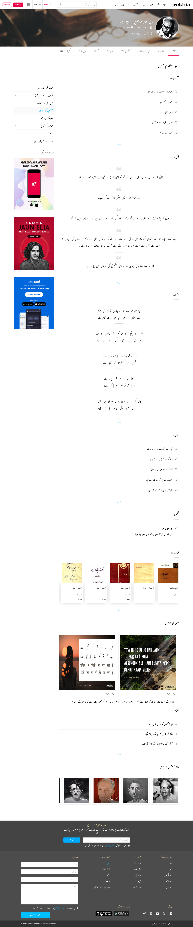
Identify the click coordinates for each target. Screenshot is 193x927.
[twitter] (164, 913)
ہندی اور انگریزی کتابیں (43, 141)
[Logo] (181, 5)
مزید (116, 4)
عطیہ (108, 863)
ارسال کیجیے (33, 915)
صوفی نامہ (169, 869)
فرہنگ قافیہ (106, 869)
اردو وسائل (106, 881)
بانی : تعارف (137, 869)
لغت (151, 4)
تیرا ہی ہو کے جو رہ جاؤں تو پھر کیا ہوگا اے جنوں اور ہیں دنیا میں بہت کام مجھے (144, 702)
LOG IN (37, 4)
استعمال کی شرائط (162, 924)
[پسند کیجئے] (127, 22)
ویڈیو (145, 4)
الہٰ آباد (128, 27)
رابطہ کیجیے (138, 875)
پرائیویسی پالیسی (111, 845)
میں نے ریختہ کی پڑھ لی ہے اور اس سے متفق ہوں (105, 845)
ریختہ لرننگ (168, 881)
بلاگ (122, 4)
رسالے (50, 133)
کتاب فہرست (45, 87)
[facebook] (171, 913)
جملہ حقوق (154, 924)
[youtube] (157, 913)
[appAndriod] (121, 913)
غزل (83, 51)
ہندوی (170, 863)
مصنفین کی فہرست (46, 110)
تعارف (161, 51)
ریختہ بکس (169, 887)
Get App (18, 5)
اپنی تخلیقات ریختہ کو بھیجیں (101, 887)
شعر (96, 51)
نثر (129, 4)
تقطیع (108, 875)
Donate (7, 5)
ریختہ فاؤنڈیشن (136, 863)
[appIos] (104, 913)
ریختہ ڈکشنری (168, 875)
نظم (69, 51)
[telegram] (144, 913)
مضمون (126, 51)
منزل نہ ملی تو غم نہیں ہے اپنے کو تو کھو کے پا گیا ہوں (93, 702)
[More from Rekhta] (28, 4)
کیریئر (139, 881)
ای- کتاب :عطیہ (46, 118)
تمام (174, 51)
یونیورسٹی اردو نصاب (45, 103)
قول (110, 51)
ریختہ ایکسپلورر (136, 887)
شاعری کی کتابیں (46, 125)
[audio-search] (61, 4)
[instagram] (151, 913)
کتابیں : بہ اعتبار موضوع (44, 95)
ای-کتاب (144, 51)
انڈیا (124, 27)
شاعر (164, 4)
